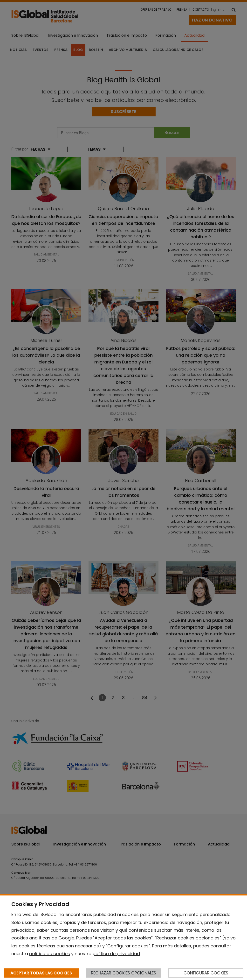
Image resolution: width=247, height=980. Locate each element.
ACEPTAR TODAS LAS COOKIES (41, 973)
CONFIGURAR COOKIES (206, 973)
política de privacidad (116, 954)
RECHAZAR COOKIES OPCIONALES (123, 973)
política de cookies (49, 954)
